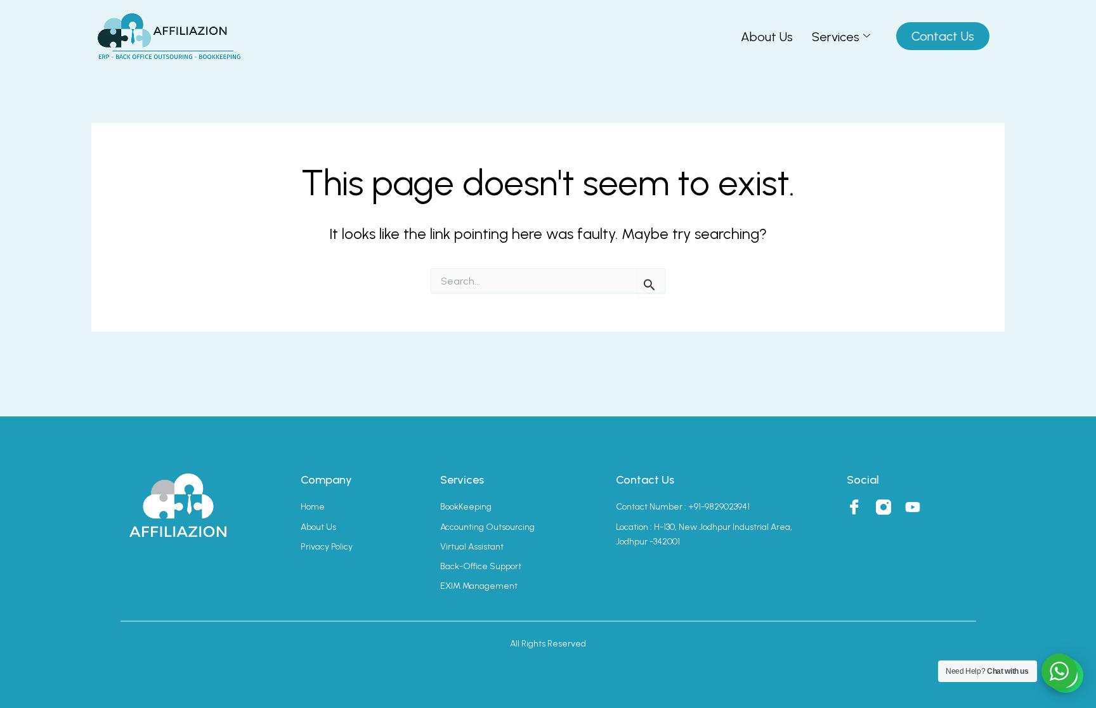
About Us (767, 36)
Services (835, 36)
